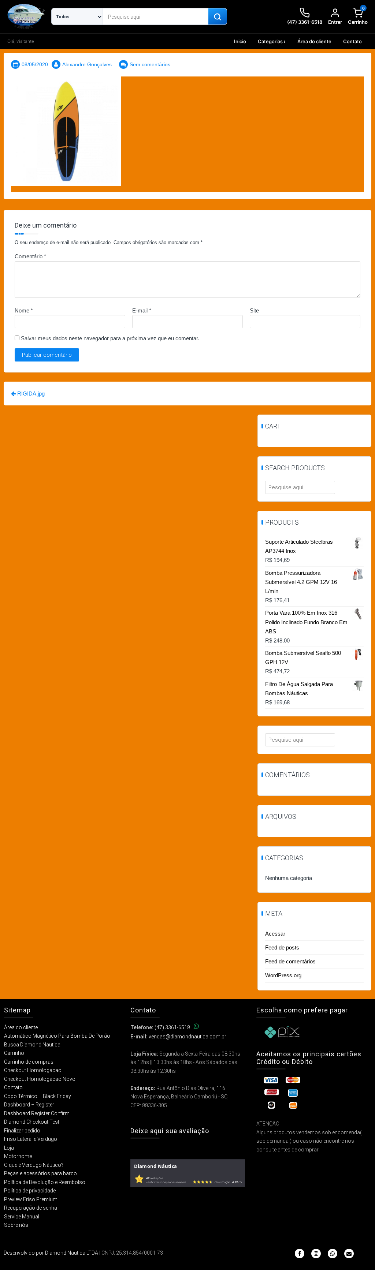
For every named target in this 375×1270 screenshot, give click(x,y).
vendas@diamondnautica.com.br (187, 1036)
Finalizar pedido (22, 1131)
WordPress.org (283, 975)
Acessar (275, 933)
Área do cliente (314, 41)
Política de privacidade (30, 1191)
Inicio (240, 41)
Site (254, 310)
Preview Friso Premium (30, 1199)
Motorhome (18, 1156)
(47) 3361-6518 (172, 1027)
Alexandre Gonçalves (87, 64)
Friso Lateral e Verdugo (30, 1139)
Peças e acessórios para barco (40, 1173)
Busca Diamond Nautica (32, 1045)
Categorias (270, 41)
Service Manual (21, 1217)
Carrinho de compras (28, 1062)
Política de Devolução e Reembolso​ (44, 1182)
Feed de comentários (290, 961)
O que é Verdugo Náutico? (33, 1165)
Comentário (30, 256)
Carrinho (14, 1053)
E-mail (141, 310)
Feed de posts (282, 947)
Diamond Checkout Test (31, 1122)
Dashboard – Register (29, 1105)
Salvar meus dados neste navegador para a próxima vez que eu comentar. (110, 338)
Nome (24, 310)
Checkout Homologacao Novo (39, 1079)
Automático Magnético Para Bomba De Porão (57, 1036)
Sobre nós (16, 1225)
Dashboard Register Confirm (37, 1113)
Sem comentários (150, 64)
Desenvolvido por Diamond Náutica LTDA (51, 1253)
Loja (9, 1148)
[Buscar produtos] (217, 16)
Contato (352, 41)
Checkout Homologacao (33, 1070)
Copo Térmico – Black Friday (37, 1096)
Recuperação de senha (30, 1208)
